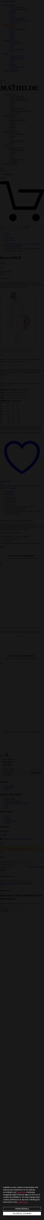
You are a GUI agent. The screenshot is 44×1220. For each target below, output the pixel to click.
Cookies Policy (23, 1202)
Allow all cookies (22, 1214)
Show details (22, 1209)
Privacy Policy (21, 1192)
